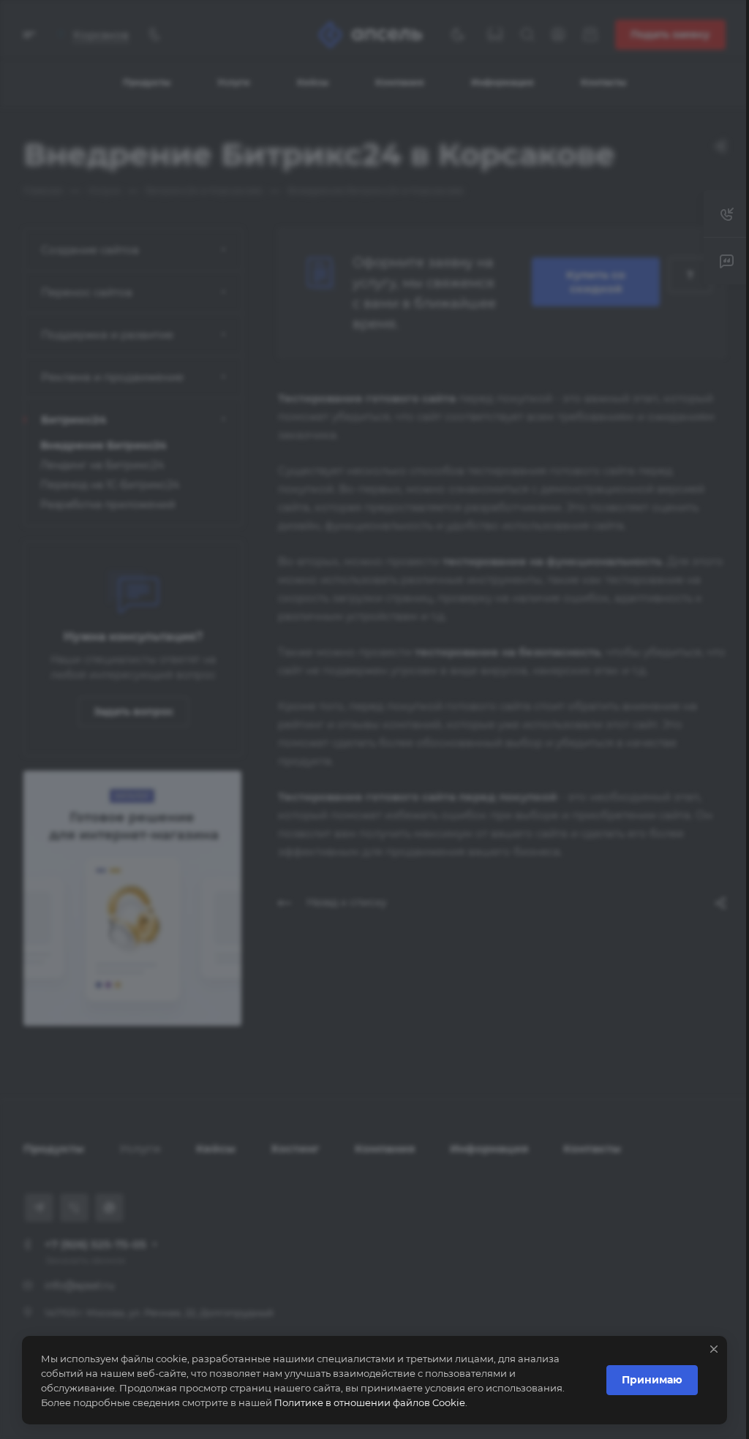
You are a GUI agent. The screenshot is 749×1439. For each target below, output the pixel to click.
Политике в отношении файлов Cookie (369, 1402)
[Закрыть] (703, 1349)
